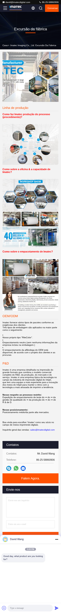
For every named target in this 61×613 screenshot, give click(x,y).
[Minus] (56, 539)
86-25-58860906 (50, 2)
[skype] (9, 468)
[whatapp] (16, 468)
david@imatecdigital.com (17, 2)
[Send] (56, 608)
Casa (5, 45)
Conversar (53, 8)
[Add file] (4, 608)
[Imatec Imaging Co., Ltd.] (15, 8)
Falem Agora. (30, 478)
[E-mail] (23, 468)
